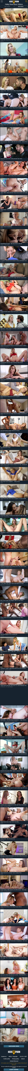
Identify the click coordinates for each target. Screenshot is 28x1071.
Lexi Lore (6, 976)
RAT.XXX (2, 346)
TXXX (1, 75)
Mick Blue (8, 584)
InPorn (1, 228)
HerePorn (14, 2)
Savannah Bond (8, 891)
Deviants (2, 925)
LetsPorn (2, 160)
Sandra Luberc (14, 721)
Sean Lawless (9, 567)
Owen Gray (6, 465)
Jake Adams (7, 24)
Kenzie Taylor (7, 772)
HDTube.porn (3, 686)
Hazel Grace (8, 431)
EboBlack (2, 601)
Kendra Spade (7, 721)
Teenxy (1, 177)
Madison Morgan (9, 857)
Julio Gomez (8, 601)
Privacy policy (15, 1058)
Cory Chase (8, 925)
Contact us (3, 1056)
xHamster (2, 431)
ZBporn (1, 278)
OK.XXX (1, 312)
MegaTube (2, 363)
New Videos (20, 6)
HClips (1, 143)
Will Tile (7, 346)
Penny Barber (8, 993)
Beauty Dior (6, 75)
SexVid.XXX (2, 567)
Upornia (1, 41)
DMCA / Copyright (13, 1056)
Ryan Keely (7, 516)
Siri (5, 109)
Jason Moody (10, 686)
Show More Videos (14, 1046)
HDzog (1, 24)
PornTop (2, 1027)
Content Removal (14, 1061)
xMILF (1, 210)
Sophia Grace (9, 738)
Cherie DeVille (7, 806)
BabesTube (2, 329)
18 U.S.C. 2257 (23, 1056)
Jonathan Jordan (7, 669)
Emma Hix (12, 976)
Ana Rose (7, 278)
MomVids (2, 840)
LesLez (1, 109)
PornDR (1, 262)
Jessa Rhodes (7, 942)
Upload (23, 1058)
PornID (1, 516)
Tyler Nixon (8, 329)
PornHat (2, 126)
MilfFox (1, 1044)
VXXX (1, 721)
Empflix (1, 58)
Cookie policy (6, 1058)
